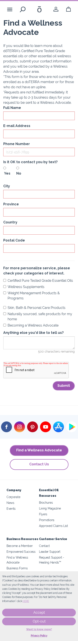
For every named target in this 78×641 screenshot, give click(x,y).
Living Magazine (50, 508)
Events (11, 508)
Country (10, 222)
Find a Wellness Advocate (39, 450)
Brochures (46, 502)
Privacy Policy (39, 635)
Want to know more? (39, 629)
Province (11, 204)
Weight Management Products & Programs (34, 295)
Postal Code (14, 240)
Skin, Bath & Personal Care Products (36, 308)
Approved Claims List (53, 526)
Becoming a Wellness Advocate (33, 325)
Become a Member (19, 546)
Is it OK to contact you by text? (30, 162)
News (10, 503)
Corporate (13, 497)
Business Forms (17, 568)
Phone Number (16, 144)
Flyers (43, 514)
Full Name (12, 108)
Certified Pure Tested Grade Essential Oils (40, 281)
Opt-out (39, 621)
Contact (44, 546)
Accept (39, 612)
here (26, 601)
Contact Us (39, 464)
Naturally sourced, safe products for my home (40, 316)
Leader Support (49, 551)
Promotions (46, 520)
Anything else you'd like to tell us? (33, 333)
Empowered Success (21, 551)
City (6, 186)
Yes (6, 173)
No (18, 173)
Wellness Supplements (26, 287)
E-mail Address (16, 126)
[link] (56, 9)
